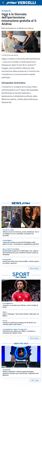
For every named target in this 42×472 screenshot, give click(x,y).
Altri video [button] (35, 380)
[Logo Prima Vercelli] (21, 2)
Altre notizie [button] (34, 268)
